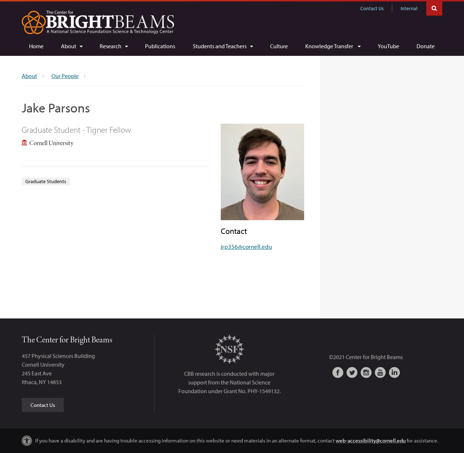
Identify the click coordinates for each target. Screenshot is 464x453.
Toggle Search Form (434, 8)
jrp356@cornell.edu (246, 246)
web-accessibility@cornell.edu (371, 440)
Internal (409, 8)
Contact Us (372, 8)
